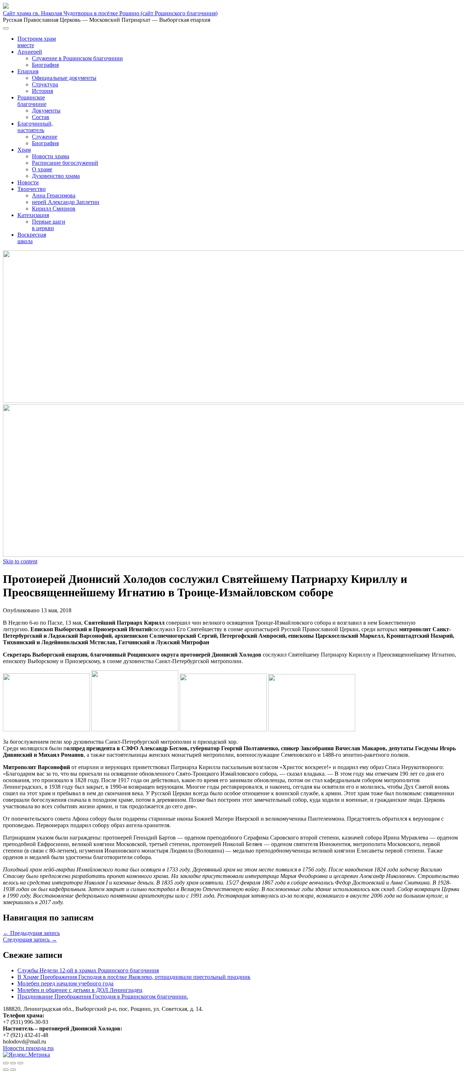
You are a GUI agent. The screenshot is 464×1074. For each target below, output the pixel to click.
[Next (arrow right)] (13, 1070)
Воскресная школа (31, 238)
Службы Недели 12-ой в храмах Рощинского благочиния (88, 970)
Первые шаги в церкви (48, 225)
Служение (44, 137)
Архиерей (29, 52)
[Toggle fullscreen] (13, 1063)
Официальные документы (64, 78)
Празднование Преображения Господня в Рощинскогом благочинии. (102, 996)
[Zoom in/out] (20, 1063)
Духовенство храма (56, 176)
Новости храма (50, 156)
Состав (40, 117)
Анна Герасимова (53, 195)
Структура (45, 84)
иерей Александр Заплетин (65, 202)
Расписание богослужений (65, 163)
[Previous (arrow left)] (6, 1070)
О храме (42, 169)
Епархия (27, 71)
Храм (24, 150)
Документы (46, 110)
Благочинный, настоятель (35, 127)
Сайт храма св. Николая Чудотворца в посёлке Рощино (110, 13)
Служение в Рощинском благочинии (77, 58)
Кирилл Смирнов (53, 208)
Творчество (31, 189)
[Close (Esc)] (6, 1063)
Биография (45, 65)
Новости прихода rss (28, 1048)
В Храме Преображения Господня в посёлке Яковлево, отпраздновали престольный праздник (133, 977)
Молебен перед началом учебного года (65, 983)
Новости (28, 182)
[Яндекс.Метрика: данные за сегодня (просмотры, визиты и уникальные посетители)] (26, 1054)
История (42, 91)
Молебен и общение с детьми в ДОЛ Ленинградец (79, 990)
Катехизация (33, 215)
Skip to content (20, 561)
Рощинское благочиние (31, 100)
